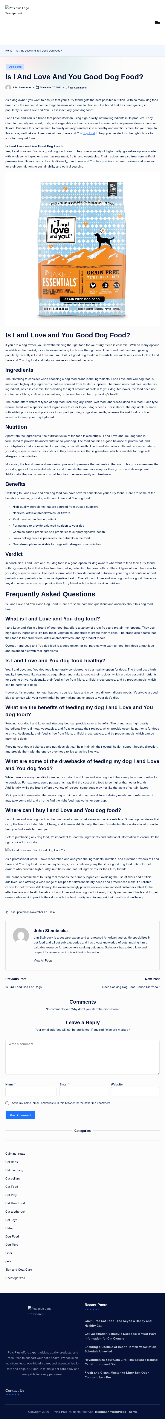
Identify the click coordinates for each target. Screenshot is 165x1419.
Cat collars (12, 1178)
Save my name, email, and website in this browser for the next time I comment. (61, 1103)
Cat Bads (11, 1162)
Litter (8, 1253)
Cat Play (11, 1195)
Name (10, 1084)
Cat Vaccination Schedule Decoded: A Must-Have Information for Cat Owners (120, 1336)
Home (8, 50)
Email (64, 1084)
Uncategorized (15, 1278)
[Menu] (157, 22)
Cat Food (11, 1186)
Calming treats (15, 1153)
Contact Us (14, 1391)
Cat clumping (14, 1170)
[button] (43, 960)
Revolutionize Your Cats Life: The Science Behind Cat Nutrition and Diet (121, 1362)
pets (8, 1261)
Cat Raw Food (15, 1203)
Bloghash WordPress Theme (116, 1411)
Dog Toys (11, 1244)
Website (117, 1084)
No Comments (78, 87)
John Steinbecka (51, 930)
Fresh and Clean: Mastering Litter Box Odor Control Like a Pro (117, 1375)
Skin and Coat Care (18, 1269)
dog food (89, 133)
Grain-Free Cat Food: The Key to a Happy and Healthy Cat (118, 1323)
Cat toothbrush (15, 1211)
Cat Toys (11, 1220)
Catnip (9, 1228)
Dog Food (15, 66)
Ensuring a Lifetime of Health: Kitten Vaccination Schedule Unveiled (120, 1349)
